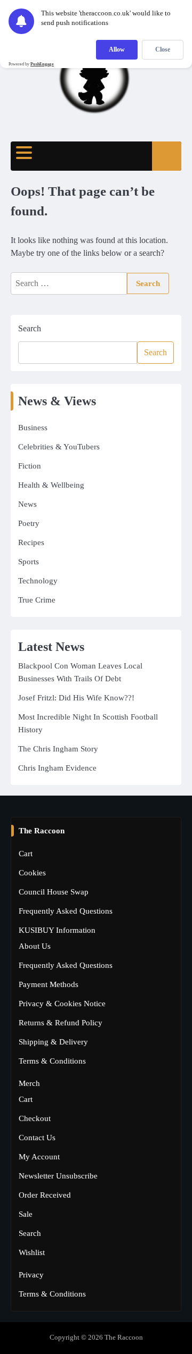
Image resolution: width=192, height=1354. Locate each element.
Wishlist (32, 1252)
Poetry (28, 523)
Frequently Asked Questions (66, 911)
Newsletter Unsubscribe (58, 1176)
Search (29, 328)
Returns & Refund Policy (60, 1022)
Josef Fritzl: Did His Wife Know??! (76, 697)
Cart (26, 853)
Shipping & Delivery (53, 1042)
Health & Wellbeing (51, 485)
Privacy (31, 1275)
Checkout (35, 1118)
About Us (35, 946)
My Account (39, 1156)
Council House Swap (54, 892)
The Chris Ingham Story (58, 749)
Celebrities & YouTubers (59, 446)
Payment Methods (48, 984)
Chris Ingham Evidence (57, 768)
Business (32, 427)
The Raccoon (124, 1337)
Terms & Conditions (52, 1061)
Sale (26, 1214)
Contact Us (37, 1137)
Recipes (31, 542)
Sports (28, 561)
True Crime (36, 600)
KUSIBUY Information (57, 930)
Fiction (29, 466)
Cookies (32, 872)
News (27, 504)
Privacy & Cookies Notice (62, 1003)
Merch (29, 1083)
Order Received (45, 1195)
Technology (38, 580)
